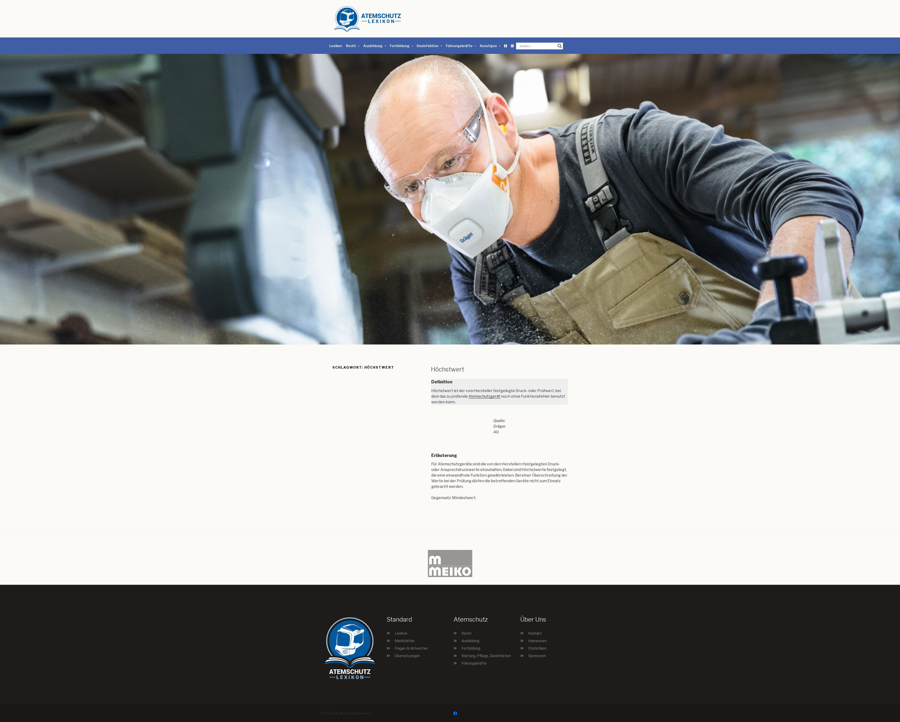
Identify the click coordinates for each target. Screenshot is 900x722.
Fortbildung (399, 46)
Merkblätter (405, 641)
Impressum (537, 641)
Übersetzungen (407, 656)
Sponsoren (537, 656)
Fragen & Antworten (411, 648)
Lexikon (335, 46)
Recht (351, 46)
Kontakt (535, 633)
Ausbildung (372, 46)
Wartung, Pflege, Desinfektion (486, 656)
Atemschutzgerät (484, 396)
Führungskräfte (459, 46)
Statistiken (537, 648)
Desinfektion (428, 46)
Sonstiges (488, 46)
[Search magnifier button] (559, 46)
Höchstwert (447, 369)
